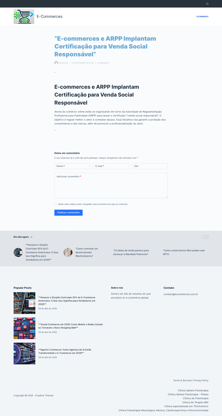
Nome (61, 166)
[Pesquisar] (207, 4)
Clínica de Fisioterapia (195, 398)
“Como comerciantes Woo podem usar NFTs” (184, 252)
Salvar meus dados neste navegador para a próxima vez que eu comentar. (93, 204)
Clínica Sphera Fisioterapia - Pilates (188, 394)
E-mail (99, 166)
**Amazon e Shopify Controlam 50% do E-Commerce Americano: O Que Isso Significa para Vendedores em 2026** (42, 252)
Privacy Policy (201, 380)
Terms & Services (182, 380)
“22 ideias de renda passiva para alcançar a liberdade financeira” (131, 252)
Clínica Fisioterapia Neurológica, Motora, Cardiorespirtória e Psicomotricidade (163, 410)
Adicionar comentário (69, 176)
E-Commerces (49, 16)
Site (136, 166)
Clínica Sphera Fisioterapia (193, 390)
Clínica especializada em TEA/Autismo (186, 406)
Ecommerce (202, 16)
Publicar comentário (68, 212)
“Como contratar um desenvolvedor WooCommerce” (87, 252)
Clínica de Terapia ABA (195, 402)
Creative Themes (44, 395)
